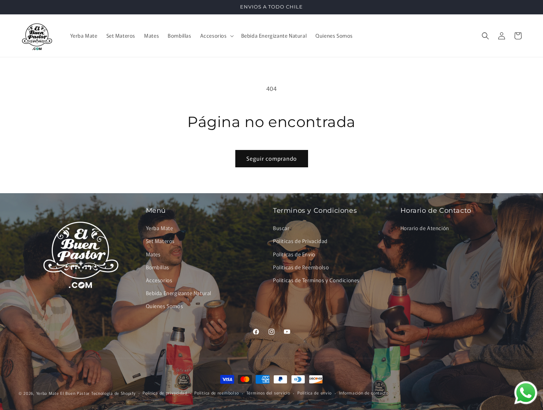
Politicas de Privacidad (300, 241)
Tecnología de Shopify (113, 393)
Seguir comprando (271, 158)
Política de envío (314, 393)
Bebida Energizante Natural (179, 293)
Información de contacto (364, 393)
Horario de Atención (424, 228)
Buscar (281, 228)
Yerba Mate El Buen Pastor (63, 393)
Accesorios (159, 280)
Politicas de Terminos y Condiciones (316, 280)
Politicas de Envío (294, 254)
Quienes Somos (164, 306)
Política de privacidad (165, 393)
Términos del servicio (268, 393)
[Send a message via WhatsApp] (525, 392)
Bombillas (157, 267)
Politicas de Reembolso (301, 267)
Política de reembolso (216, 393)
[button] (216, 35)
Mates (153, 254)
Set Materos (160, 241)
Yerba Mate (159, 228)
